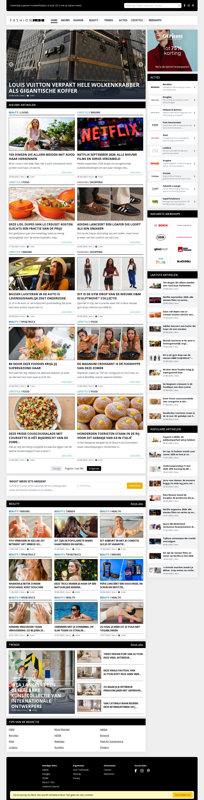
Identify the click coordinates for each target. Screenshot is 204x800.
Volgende (94, 468)
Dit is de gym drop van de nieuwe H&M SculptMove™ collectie (109, 296)
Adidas (103, 729)
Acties (123, 20)
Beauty (94, 20)
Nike (11, 741)
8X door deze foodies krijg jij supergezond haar (33, 366)
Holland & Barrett (50, 786)
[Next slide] (140, 64)
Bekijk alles (137, 503)
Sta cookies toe (182, 794)
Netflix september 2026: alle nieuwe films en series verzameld (107, 157)
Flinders (104, 747)
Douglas (46, 774)
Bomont (104, 735)
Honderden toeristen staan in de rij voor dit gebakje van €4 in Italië (108, 436)
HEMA (57, 735)
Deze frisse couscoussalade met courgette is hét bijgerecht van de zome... (38, 438)
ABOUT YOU (48, 782)
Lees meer (67, 172)
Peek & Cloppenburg (111, 741)
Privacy (76, 778)
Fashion (78, 20)
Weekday (59, 741)
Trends (109, 20)
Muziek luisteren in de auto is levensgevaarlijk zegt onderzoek (37, 296)
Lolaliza (13, 747)
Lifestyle (137, 20)
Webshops (155, 20)
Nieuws (65, 20)
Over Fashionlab (81, 769)
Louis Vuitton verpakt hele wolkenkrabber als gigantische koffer (74, 87)
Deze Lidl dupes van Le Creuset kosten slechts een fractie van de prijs (41, 226)
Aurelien (59, 747)
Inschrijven (134, 485)
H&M (11, 729)
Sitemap (77, 774)
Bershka (13, 735)
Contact (107, 769)
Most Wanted (61, 729)
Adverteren (109, 774)
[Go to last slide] (11, 64)
